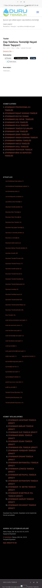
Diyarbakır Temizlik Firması (14, 263)
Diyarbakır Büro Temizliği (13, 212)
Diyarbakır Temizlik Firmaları (14, 258)
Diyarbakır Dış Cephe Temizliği (14, 227)
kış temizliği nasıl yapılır (12, 371)
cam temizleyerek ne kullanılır (14, 196)
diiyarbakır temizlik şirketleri (13, 207)
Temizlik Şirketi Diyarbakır (13, 397)
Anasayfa (13, 26)
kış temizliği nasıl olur (12, 366)
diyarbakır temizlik (11, 253)
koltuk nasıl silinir (10, 356)
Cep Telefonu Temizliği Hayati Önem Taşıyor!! (20, 43)
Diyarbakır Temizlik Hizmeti (13, 274)
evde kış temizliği (11, 346)
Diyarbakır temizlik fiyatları (13, 268)
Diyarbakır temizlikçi (11, 289)
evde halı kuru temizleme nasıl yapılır (16, 320)
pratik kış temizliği (11, 387)
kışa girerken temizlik (28, 356)
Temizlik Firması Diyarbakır (14, 392)
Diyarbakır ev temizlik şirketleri (14, 232)
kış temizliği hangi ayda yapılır (14, 361)
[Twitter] (21, 2)
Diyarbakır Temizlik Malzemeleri (15, 284)
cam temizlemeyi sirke (12, 191)
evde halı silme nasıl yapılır (13, 330)
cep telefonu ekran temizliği (13, 201)
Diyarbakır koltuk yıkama (13, 243)
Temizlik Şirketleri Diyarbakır (14, 402)
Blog (18, 48)
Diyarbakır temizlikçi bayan (13, 294)
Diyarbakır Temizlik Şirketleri (14, 310)
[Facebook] (17, 2)
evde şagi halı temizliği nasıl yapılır (15, 351)
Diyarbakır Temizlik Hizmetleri (14, 279)
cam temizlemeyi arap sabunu (14, 181)
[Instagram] (24, 2)
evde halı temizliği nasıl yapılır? (14, 335)
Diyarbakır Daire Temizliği (13, 217)
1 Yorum (13, 48)
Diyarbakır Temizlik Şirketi (13, 299)
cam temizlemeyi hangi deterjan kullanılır (17, 186)
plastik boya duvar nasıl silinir (14, 382)
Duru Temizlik (10, 315)
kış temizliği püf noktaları (12, 377)
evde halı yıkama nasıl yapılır (14, 341)
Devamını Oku (7, 51)
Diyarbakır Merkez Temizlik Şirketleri (16, 248)
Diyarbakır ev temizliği (12, 238)
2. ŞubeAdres (7, 537)
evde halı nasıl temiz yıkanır (13, 325)
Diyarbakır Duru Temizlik (13, 222)
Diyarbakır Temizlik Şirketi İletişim (15, 305)
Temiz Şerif (28, 48)
